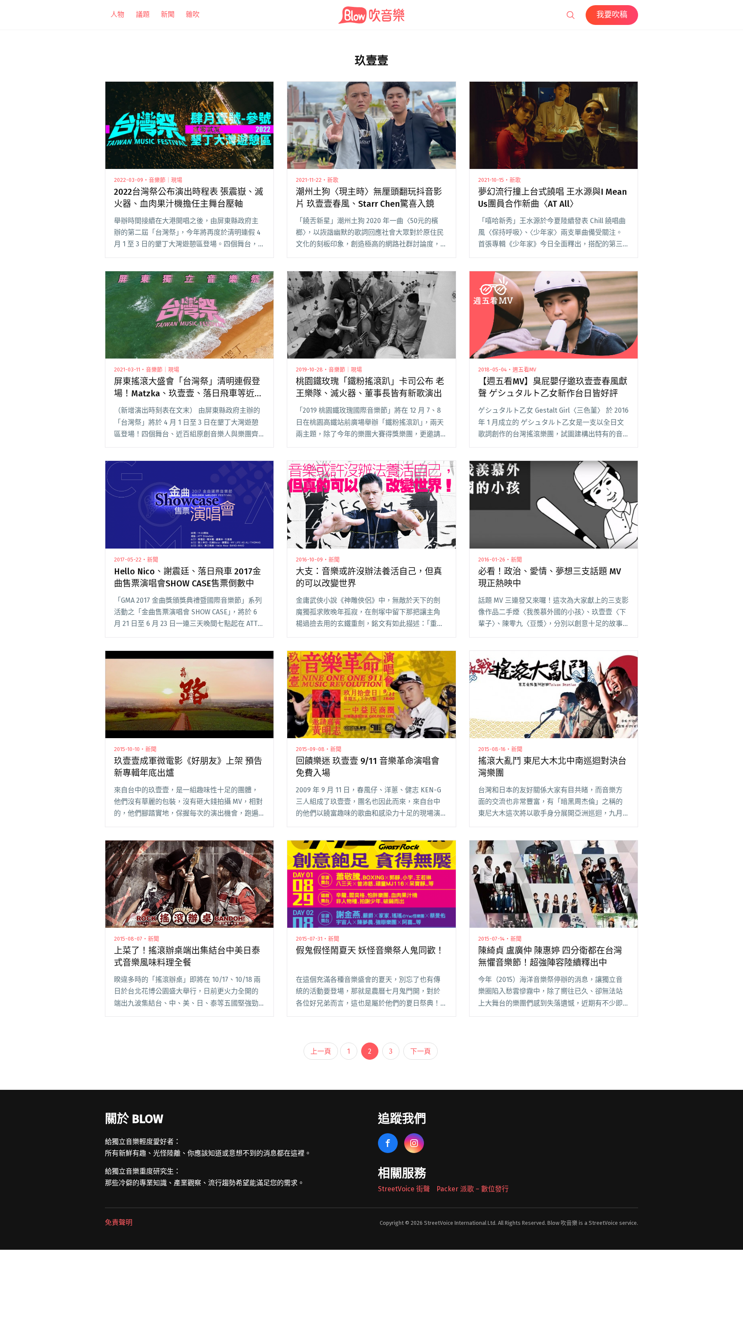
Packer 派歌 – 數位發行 (472, 1189)
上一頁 (320, 1051)
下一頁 (420, 1051)
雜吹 (193, 14)
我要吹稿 (611, 14)
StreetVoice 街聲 (404, 1189)
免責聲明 (118, 1222)
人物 (117, 14)
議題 (143, 14)
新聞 (168, 14)
